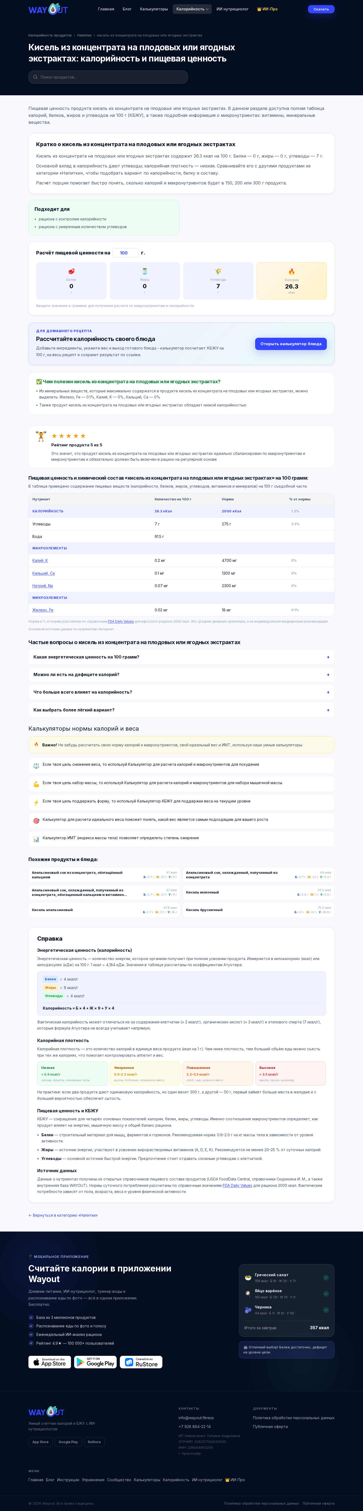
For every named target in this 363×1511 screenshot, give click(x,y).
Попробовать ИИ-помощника (213, 775)
